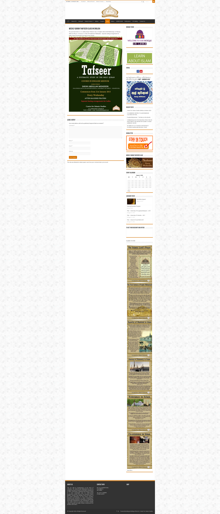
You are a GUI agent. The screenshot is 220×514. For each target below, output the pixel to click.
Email (70, 146)
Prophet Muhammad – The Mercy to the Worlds (138, 117)
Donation (83, 1)
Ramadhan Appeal (141, 199)
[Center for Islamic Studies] (110, 11)
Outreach (80, 21)
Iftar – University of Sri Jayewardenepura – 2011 (139, 210)
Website (71, 151)
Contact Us (142, 21)
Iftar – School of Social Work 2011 (135, 220)
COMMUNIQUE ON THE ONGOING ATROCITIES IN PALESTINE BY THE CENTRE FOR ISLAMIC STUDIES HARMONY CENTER (139, 121)
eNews (96, 21)
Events (107, 21)
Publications (128, 21)
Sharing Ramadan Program (133, 206)
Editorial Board (90, 1)
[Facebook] (141, 2)
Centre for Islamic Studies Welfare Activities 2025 (139, 110)
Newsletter (108, 1)
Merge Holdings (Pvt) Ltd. (133, 511)
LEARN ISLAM (119, 21)
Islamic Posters (99, 1)
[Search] (153, 1)
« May (128, 191)
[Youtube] (143, 2)
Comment (72, 125)
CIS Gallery (135, 21)
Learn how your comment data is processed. (97, 162)
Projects (102, 21)
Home (68, 21)
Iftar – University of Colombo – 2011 (136, 215)
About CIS (74, 21)
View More (129, 470)
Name (71, 140)
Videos (112, 21)
